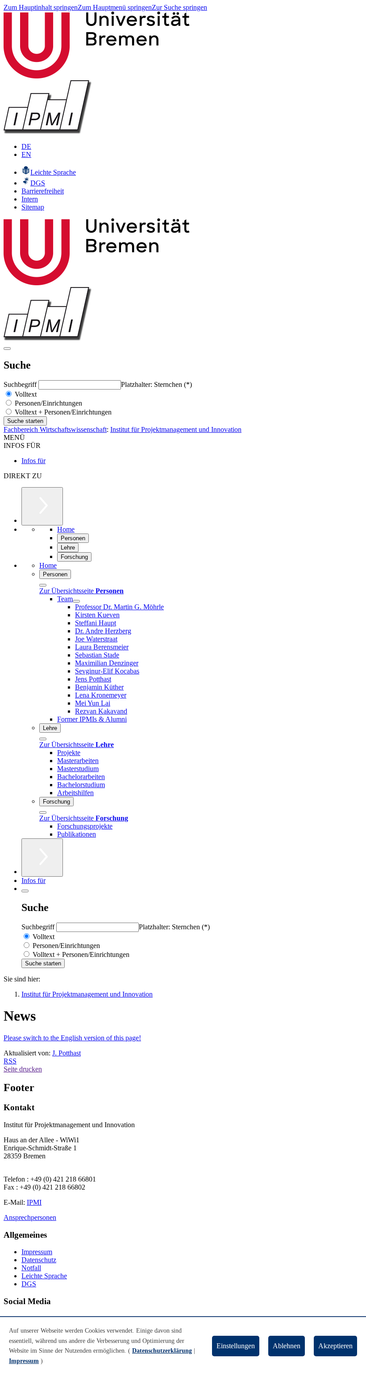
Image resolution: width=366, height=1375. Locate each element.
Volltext (25, 394)
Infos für (33, 460)
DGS (28, 1284)
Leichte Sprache (44, 1276)
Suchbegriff (21, 384)
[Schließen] (42, 585)
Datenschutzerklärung (162, 1350)
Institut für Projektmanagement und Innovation (175, 429)
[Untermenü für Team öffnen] (76, 601)
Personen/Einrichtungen (47, 403)
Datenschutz (38, 1260)
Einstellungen (235, 1346)
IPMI (34, 1202)
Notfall (31, 1268)
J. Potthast (66, 1053)
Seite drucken (23, 1069)
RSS (10, 1061)
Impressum (36, 1252)
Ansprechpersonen (30, 1217)
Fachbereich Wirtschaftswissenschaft (55, 429)
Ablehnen (286, 1346)
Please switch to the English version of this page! (72, 1038)
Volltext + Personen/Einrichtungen (62, 412)
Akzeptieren (335, 1346)
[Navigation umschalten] (7, 348)
